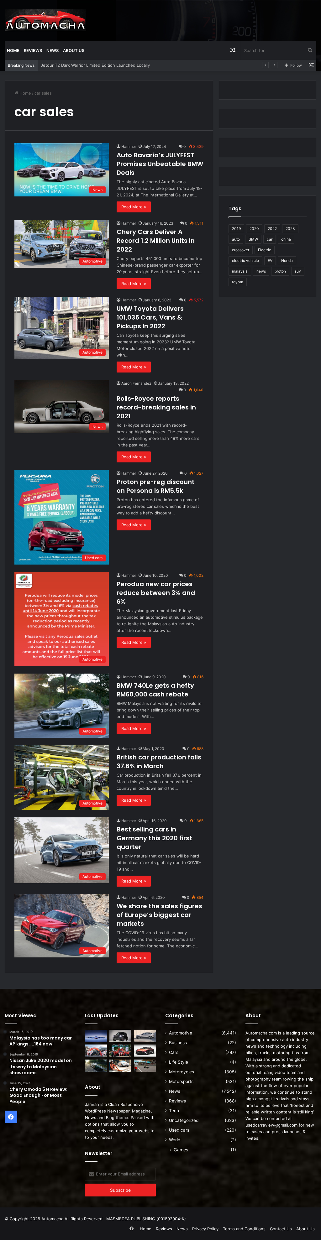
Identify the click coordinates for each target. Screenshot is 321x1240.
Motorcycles (181, 1071)
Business (178, 1042)
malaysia (240, 271)
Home (13, 50)
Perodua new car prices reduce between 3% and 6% (156, 593)
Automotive (180, 1032)
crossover (240, 249)
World (174, 1139)
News (52, 50)
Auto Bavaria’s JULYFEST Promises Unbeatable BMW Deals (160, 164)
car (269, 239)
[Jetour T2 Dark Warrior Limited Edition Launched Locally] (120, 1036)
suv (298, 271)
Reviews (33, 50)
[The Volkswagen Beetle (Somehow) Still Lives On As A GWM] (120, 1066)
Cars (173, 1052)
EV (270, 260)
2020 (254, 228)
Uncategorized (183, 1120)
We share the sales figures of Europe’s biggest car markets (159, 915)
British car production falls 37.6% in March (159, 761)
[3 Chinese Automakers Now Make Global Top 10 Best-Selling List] (96, 1036)
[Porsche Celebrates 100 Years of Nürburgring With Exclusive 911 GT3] (96, 1066)
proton (280, 271)
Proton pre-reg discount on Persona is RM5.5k (156, 486)
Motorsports (181, 1081)
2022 (272, 228)
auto (236, 239)
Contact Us (281, 1228)
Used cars (179, 1130)
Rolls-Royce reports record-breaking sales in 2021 (156, 407)
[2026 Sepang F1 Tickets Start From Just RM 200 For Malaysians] (145, 1066)
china (286, 239)
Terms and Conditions (244, 1228)
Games (181, 1149)
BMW (253, 239)
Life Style (178, 1062)
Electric (264, 249)
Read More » (133, 206)
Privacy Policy (205, 1228)
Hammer (128, 146)
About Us (73, 50)
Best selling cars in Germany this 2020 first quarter (154, 838)
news (261, 271)
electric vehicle (245, 260)
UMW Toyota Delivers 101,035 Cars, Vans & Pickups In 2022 (150, 317)
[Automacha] (45, 20)
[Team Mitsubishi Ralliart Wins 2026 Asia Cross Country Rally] (120, 1051)
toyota (237, 281)
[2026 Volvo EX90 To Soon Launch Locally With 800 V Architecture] (145, 1036)
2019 (236, 228)
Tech (174, 1110)
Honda (287, 260)
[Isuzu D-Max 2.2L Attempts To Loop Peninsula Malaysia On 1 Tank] (96, 1051)
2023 (290, 228)
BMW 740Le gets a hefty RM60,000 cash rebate (155, 690)
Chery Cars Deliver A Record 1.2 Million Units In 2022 (156, 240)
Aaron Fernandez (136, 383)
